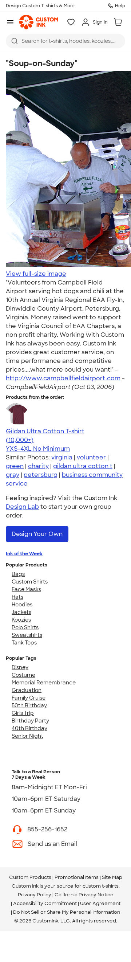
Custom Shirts (30, 581)
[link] (38, 22)
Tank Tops (24, 642)
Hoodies (22, 604)
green (15, 466)
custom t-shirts (101, 886)
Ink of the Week (24, 553)
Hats (17, 597)
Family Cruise (28, 698)
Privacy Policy (34, 895)
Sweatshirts (27, 635)
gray (12, 475)
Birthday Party (30, 720)
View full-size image (36, 274)
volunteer (91, 457)
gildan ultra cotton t (82, 466)
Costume (23, 675)
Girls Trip (23, 713)
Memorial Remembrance (44, 682)
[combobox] (65, 41)
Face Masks (26, 589)
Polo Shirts (25, 627)
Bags (18, 574)
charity (38, 466)
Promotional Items (77, 877)
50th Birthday (29, 705)
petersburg (40, 475)
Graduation (26, 690)
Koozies (21, 620)
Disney (20, 667)
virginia (61, 457)
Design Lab (22, 507)
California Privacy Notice (84, 895)
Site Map (112, 877)
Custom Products (30, 877)
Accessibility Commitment (45, 903)
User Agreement (100, 903)
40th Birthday (29, 728)
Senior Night (27, 736)
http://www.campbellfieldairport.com (63, 378)
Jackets (21, 612)
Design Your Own (37, 534)
